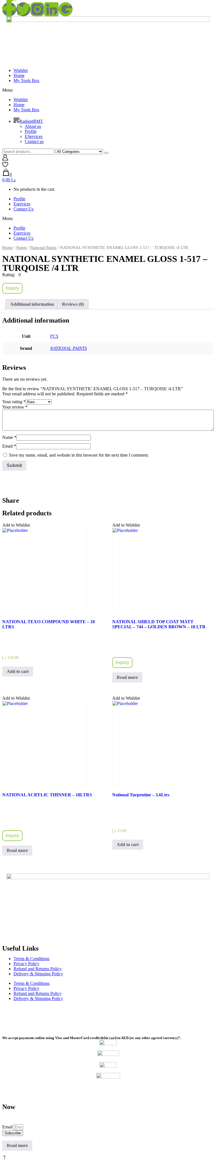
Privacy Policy (26, 963)
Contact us (34, 141)
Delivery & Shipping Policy (38, 973)
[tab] (32, 304)
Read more (127, 677)
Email (9, 446)
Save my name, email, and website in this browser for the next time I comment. (79, 455)
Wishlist (21, 70)
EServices (33, 136)
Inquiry (12, 288)
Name (9, 437)
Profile (31, 131)
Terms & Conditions (32, 958)
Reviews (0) (73, 304)
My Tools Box (26, 80)
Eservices (22, 203)
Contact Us (23, 209)
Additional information (32, 304)
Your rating (14, 401)
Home (19, 75)
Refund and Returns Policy (38, 968)
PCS (54, 336)
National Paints (43, 247)
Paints (21, 247)
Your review (15, 407)
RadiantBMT (31, 121)
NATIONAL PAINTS (68, 348)
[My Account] (5, 159)
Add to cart (18, 671)
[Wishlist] (5, 166)
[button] (108, 90)
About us (33, 126)
